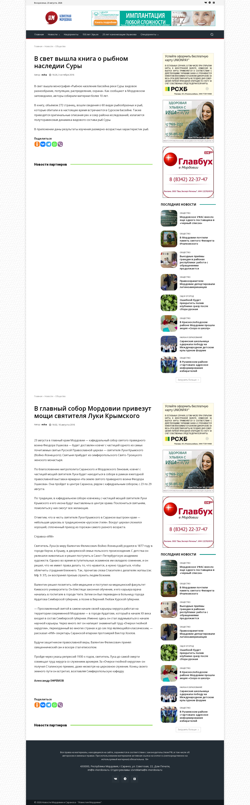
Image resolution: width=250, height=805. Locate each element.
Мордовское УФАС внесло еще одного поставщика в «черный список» (197, 220)
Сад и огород (187, 296)
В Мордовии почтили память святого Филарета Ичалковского (197, 240)
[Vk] (206, 3)
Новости (49, 46)
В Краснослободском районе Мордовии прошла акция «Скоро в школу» (197, 325)
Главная (38, 46)
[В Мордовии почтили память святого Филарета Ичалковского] (169, 239)
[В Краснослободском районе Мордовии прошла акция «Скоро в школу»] (169, 323)
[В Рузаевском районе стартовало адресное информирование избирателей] (169, 364)
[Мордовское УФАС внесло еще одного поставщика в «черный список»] (169, 218)
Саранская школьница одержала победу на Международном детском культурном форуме (197, 345)
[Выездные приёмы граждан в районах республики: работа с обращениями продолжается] (169, 259)
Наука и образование (191, 337)
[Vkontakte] (42, 144)
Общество (60, 46)
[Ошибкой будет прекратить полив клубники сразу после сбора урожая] (169, 303)
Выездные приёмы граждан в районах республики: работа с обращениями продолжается (194, 262)
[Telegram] (210, 3)
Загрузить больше (187, 379)
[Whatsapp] (54, 144)
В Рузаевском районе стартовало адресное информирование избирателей (194, 366)
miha (44, 74)
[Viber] (60, 144)
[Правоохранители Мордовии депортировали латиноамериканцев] (169, 282)
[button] (212, 34)
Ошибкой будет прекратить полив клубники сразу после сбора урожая (194, 304)
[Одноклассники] (214, 3)
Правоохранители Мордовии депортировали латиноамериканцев (197, 284)
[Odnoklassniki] (37, 144)
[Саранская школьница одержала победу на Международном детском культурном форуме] (169, 344)
